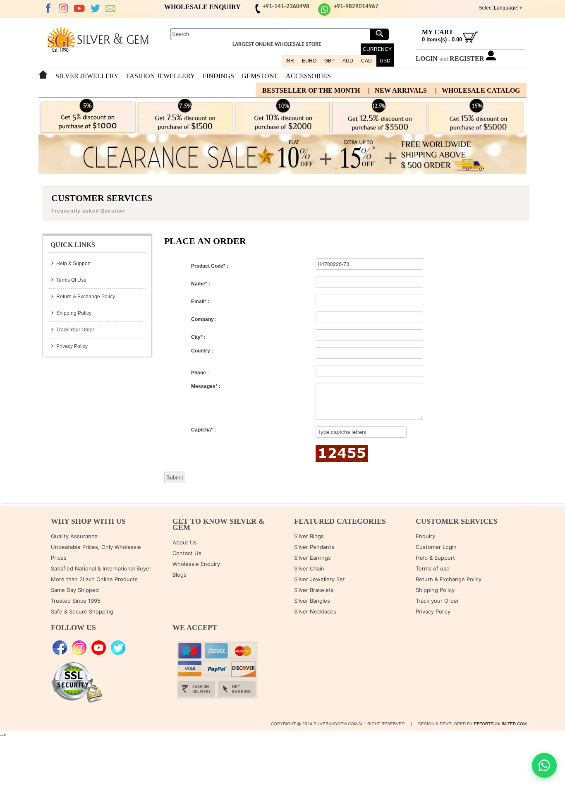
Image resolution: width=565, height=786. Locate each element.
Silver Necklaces (315, 611)
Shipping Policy (73, 313)
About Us (184, 542)
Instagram (63, 8)
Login (427, 58)
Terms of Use (71, 280)
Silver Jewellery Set (319, 579)
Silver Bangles (312, 600)
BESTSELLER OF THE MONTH (311, 90)
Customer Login (436, 547)
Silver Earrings (312, 557)
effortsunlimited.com (500, 723)
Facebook (48, 8)
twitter (95, 8)
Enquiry (425, 536)
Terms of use (433, 568)
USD (385, 61)
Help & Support (73, 263)
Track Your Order (75, 330)
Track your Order (437, 600)
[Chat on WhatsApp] (544, 765)
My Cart (437, 32)
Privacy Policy (72, 346)
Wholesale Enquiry (196, 564)
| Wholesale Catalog (477, 90)
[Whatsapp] (324, 14)
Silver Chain (309, 568)
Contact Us (186, 553)
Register (467, 58)
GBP (329, 61)
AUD (347, 61)
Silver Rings (309, 536)
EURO (309, 61)
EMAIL (110, 8)
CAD (366, 61)
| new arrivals (397, 90)
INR (289, 61)
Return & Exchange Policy (85, 297)
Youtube (79, 8)
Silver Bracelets (314, 590)
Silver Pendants (314, 547)
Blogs (179, 574)
